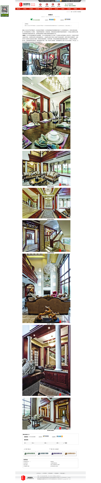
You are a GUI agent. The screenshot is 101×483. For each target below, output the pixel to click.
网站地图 (72, 1)
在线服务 (75, 8)
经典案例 (43, 8)
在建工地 (50, 8)
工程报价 (62, 8)
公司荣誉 (45, 473)
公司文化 (39, 473)
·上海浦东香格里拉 (53, 463)
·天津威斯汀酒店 (26, 466)
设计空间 (37, 8)
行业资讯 (31, 8)
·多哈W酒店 (25, 464)
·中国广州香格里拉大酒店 (55, 464)
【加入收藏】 (68, 1)
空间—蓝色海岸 (56, 449)
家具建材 (69, 8)
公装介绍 (56, 8)
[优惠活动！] (57, 453)
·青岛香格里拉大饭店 (54, 466)
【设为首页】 (77, 1)
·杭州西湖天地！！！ (27, 461)
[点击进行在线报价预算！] (43, 453)
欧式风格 (79, 11)
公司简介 (24, 8)
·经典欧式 (52, 461)
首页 (71, 11)
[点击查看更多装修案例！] (30, 453)
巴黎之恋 (29, 449)
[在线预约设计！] (70, 453)
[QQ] (58, 1)
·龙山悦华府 (25, 463)
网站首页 (18, 8)
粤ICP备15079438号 (41, 479)
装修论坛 (81, 8)
